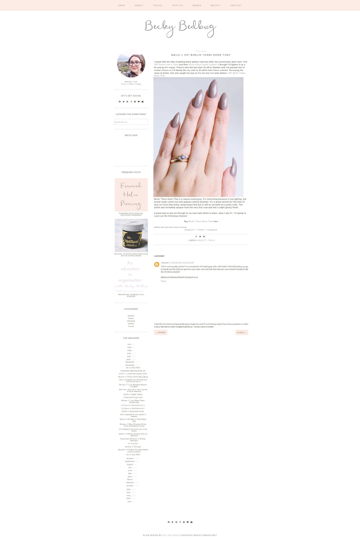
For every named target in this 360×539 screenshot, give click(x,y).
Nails (212, 240)
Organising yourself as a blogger (131, 295)
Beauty (202, 240)
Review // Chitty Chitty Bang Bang (133, 377)
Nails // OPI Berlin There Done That (133, 420)
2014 (129, 492)
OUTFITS (177, 5)
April (130, 477)
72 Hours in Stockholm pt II (133, 405)
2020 (130, 347)
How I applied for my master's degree (133, 415)
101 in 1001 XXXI (133, 455)
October (130, 458)
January (130, 486)
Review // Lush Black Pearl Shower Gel (133, 401)
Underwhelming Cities (133, 397)
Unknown (165, 263)
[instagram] (168, 522)
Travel (131, 326)
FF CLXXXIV (133, 444)
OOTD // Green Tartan (133, 394)
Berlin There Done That (201, 221)
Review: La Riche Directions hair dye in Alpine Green (131, 254)
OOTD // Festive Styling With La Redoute (133, 435)
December (130, 362)
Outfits (131, 324)
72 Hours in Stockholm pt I (133, 408)
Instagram (212, 230)
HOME (121, 5)
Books (131, 318)
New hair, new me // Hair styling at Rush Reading (133, 390)
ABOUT (139, 5)
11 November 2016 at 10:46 (182, 263)
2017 (129, 356)
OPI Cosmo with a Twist (166, 65)
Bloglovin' (190, 230)
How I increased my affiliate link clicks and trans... (133, 381)
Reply (163, 281)
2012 (129, 498)
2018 (129, 353)
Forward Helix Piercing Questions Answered (131, 214)
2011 (130, 502)
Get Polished (171, 535)
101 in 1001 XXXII (133, 368)
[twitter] (172, 522)
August (130, 464)
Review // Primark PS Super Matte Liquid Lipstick (133, 450)
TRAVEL (158, 5)
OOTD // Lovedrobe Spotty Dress (133, 374)
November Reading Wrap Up (133, 371)
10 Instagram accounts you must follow (133, 430)
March (130, 480)
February (130, 482)
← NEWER (161, 332)
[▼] (126, 359)
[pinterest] (176, 522)
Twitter (200, 230)
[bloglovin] (187, 522)
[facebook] (180, 522)
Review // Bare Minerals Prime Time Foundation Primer (133, 425)
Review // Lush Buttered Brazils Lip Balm (133, 386)
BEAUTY (216, 5)
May (130, 473)
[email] (191, 522)
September (130, 461)
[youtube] (183, 522)
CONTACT (236, 5)
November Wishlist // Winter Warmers (133, 440)
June (130, 471)
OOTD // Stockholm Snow (133, 411)
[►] (127, 344)
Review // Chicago (133, 447)
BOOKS (197, 5)
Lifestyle (131, 321)
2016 (129, 359)
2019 (130, 350)
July (130, 467)
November (130, 365)
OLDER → (241, 332)
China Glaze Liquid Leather (203, 65)
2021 (130, 344)
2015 (129, 489)
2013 (129, 495)
